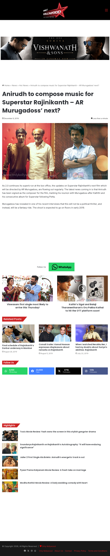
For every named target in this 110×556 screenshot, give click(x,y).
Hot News (23, 85)
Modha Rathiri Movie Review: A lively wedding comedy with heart (54, 482)
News (14, 85)
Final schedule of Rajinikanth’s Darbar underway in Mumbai (18, 347)
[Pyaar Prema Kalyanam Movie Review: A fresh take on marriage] (10, 474)
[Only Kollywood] (55, 10)
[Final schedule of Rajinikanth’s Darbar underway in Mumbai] (18, 333)
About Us (59, 551)
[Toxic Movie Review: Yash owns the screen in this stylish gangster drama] (10, 435)
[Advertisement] (54, 27)
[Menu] (106, 11)
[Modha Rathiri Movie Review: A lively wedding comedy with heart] (10, 486)
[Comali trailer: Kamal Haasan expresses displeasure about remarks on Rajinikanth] (55, 333)
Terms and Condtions (97, 551)
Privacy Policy (80, 551)
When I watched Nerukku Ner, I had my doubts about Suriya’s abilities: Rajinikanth (91, 347)
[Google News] (61, 267)
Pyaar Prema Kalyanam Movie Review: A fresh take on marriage (53, 470)
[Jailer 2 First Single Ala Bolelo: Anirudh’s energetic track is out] (10, 461)
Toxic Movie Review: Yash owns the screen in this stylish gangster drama (58, 431)
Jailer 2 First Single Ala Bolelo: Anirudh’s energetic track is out (52, 457)
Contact (68, 551)
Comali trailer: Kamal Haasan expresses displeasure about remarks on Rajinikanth (54, 347)
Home (7, 85)
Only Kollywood (49, 546)
